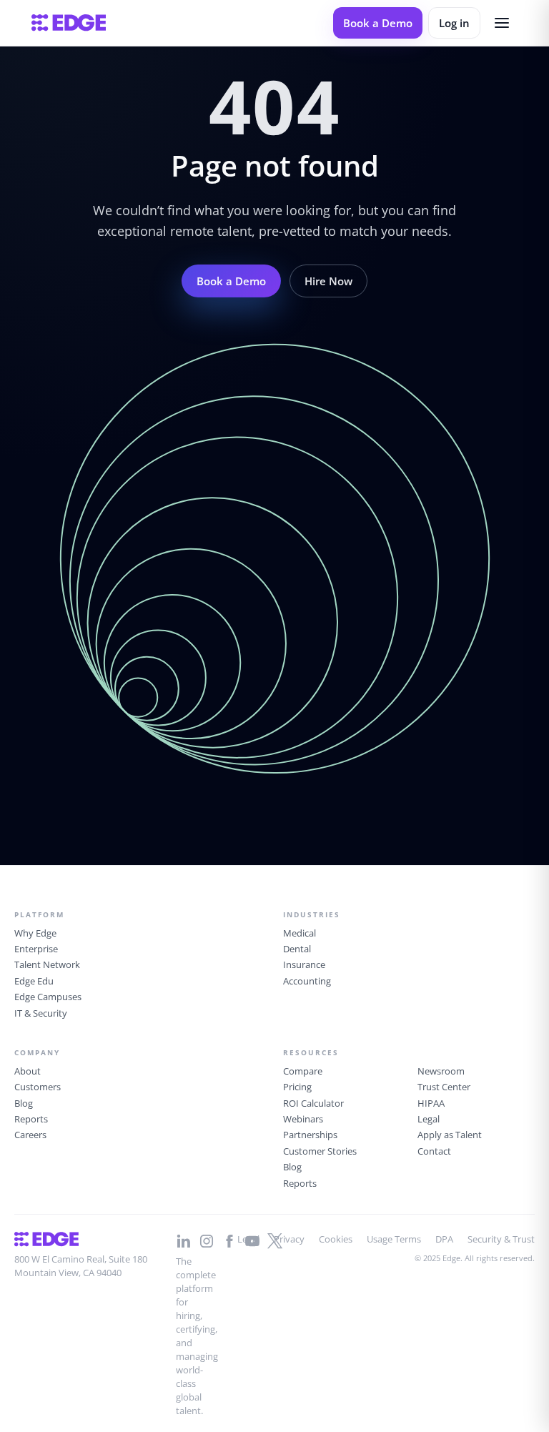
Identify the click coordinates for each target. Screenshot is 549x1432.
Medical (299, 933)
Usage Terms (394, 1239)
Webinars (303, 1118)
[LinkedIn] (184, 1241)
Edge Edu (34, 980)
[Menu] (502, 23)
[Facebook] (229, 1241)
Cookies (335, 1239)
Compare (302, 1071)
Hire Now (328, 281)
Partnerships (310, 1134)
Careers (30, 1134)
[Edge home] (68, 23)
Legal (428, 1118)
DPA (444, 1239)
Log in (454, 23)
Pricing (297, 1086)
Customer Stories (320, 1151)
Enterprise (36, 948)
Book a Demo (377, 23)
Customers (37, 1086)
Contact (434, 1151)
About (27, 1071)
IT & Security (40, 1013)
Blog (23, 1103)
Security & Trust (501, 1239)
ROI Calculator (313, 1103)
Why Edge (35, 933)
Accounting (307, 980)
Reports (31, 1118)
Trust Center (443, 1086)
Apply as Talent (449, 1134)
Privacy (289, 1239)
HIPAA (431, 1103)
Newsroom (441, 1071)
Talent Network (47, 964)
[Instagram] (206, 1241)
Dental (297, 948)
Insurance (304, 964)
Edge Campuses (47, 996)
